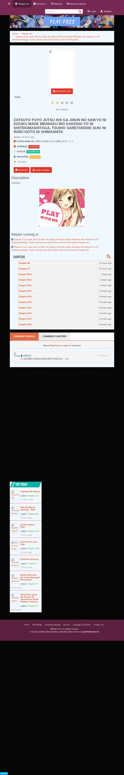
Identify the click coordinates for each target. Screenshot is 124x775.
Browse (66, 625)
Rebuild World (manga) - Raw (27, 508)
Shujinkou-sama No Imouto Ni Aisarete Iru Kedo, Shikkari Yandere (29, 598)
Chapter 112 (33, 531)
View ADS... (5, 774)
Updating (34, 147)
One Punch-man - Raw (29, 543)
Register (107, 11)
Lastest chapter (42, 170)
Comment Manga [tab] (24, 336)
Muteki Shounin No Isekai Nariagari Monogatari (30, 577)
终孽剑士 (27, 356)
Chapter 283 (33, 548)
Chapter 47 (33, 584)
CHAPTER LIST (63, 91)
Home (26, 625)
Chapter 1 (32, 563)
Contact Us (99, 625)
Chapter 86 (33, 514)
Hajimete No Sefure (30, 491)
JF (9, 3)
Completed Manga (52, 625)
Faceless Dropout (29, 559)
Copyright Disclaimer (82, 625)
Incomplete (33, 152)
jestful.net (60, 629)
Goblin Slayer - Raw (28, 526)
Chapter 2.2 (33, 606)
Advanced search (77, 4)
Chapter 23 (33, 495)
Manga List (23, 4)
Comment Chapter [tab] (54, 336)
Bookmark (22, 170)
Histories (57, 4)
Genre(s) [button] (40, 4)
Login (93, 11)
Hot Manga (37, 625)
